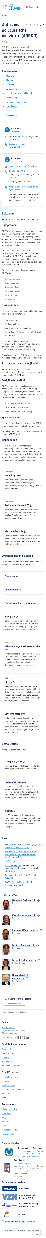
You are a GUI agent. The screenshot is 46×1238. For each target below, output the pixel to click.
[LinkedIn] (27, 1037)
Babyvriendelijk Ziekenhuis (28, 1156)
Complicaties (12, 106)
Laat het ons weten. (15, 1003)
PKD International (13, 865)
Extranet (5, 1125)
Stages (5, 1117)
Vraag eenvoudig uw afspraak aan (23, 166)
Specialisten (11, 114)
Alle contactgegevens (11, 1032)
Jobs (4, 1097)
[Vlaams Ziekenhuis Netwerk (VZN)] (9, 1197)
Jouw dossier (34, 7)
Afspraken (10, 75)
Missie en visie (8, 1085)
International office (10, 1129)
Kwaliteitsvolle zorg (10, 1077)
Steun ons (6, 1093)
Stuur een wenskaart (11, 1065)
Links (8, 110)
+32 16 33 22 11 (8, 1027)
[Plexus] (9, 1214)
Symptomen (11, 88)
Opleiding (6, 1113)
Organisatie (7, 1081)
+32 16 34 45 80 (15, 136)
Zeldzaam (10, 84)
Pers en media (8, 1133)
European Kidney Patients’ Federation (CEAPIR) (21, 876)
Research (6, 1121)
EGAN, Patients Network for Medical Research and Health (21, 883)
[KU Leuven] (9, 1188)
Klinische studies (9, 1109)
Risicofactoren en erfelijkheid (19, 93)
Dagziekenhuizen (9, 1053)
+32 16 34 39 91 (18, 170)
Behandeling (11, 97)
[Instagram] (23, 1037)
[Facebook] (19, 1037)
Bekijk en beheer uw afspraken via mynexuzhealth (23, 188)
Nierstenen (10, 299)
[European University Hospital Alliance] (9, 1205)
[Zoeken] (42, 7)
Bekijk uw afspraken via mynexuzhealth (18, 145)
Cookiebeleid (10, 1230)
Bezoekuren (7, 1061)
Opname (5, 1057)
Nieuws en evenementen (13, 1089)
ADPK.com (10, 861)
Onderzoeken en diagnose (17, 101)
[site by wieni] (40, 1233)
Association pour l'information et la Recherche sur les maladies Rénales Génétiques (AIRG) (20, 854)
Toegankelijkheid (34, 1230)
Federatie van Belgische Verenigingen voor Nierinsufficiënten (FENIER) (24, 846)
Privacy (21, 1230)
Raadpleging (7, 1049)
